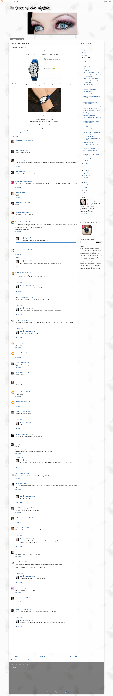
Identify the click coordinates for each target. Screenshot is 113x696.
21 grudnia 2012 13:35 (30, 496)
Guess (21, 132)
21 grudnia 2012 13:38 (30, 261)
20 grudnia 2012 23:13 (27, 517)
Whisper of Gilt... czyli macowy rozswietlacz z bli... (91, 145)
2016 (83, 45)
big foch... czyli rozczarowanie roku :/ (92, 78)
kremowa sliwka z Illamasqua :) (90, 108)
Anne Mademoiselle (20, 508)
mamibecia (18, 272)
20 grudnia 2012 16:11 (25, 212)
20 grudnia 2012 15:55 (26, 192)
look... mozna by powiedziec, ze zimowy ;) (91, 125)
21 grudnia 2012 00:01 (24, 527)
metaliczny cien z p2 (88, 91)
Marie (17, 562)
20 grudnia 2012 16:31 (25, 222)
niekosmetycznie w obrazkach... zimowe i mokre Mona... (90, 151)
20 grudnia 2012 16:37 (26, 249)
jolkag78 (17, 212)
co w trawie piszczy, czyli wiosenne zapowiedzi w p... (91, 121)
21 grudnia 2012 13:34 (30, 576)
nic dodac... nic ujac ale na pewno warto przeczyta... (91, 102)
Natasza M (18, 609)
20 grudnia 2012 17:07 (26, 343)
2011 (83, 190)
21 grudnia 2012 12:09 (29, 588)
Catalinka (17, 250)
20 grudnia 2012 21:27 (24, 473)
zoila (16, 372)
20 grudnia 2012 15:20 (30, 160)
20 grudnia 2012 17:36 (23, 372)
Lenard (17, 222)
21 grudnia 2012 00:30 (30, 308)
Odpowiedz (18, 145)
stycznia (86, 187)
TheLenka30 (18, 483)
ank (16, 444)
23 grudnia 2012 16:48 (30, 620)
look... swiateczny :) (88, 84)
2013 (83, 53)
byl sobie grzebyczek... (88, 113)
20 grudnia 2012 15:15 (24, 150)
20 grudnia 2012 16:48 (27, 297)
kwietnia (86, 180)
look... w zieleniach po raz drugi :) (91, 72)
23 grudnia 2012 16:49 (30, 238)
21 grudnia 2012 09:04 (26, 552)
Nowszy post (15, 656)
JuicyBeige (18, 192)
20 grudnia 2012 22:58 (31, 508)
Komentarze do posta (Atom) (24, 660)
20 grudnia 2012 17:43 (24, 382)
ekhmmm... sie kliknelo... (89, 94)
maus (21, 238)
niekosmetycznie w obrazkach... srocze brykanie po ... (90, 135)
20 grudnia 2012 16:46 (26, 272)
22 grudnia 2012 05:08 (24, 597)
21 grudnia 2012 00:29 (30, 285)
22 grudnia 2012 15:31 (26, 609)
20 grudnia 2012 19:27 (25, 411)
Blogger (68, 692)
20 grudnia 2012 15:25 (24, 171)
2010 (83, 192)
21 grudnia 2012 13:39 (30, 422)
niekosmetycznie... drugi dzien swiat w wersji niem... (92, 75)
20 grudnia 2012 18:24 (26, 392)
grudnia (86, 57)
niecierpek (18, 181)
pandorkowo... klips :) (88, 64)
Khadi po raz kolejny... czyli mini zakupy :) (91, 69)
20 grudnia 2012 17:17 (25, 362)
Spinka (17, 362)
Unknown (17, 343)
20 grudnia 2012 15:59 (26, 202)
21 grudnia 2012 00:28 (30, 538)
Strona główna (44, 656)
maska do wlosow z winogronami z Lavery (91, 96)
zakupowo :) (86, 160)
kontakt (14, 39)
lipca (85, 173)
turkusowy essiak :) (88, 142)
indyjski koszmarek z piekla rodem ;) (92, 132)
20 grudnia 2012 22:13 (27, 483)
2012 (83, 55)
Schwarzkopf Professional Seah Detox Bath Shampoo (92, 139)
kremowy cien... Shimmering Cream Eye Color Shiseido (92, 129)
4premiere (18, 552)
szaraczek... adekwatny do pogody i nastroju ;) (91, 154)
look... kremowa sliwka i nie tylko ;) (92, 106)
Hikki (16, 150)
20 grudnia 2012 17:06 (27, 320)
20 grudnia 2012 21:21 (23, 444)
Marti (16, 527)
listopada (86, 163)
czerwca (86, 175)
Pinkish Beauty (19, 588)
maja (85, 177)
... (83, 59)
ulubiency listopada (88, 158)
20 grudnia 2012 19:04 (26, 401)
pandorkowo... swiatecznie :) (90, 89)
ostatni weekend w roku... (89, 61)
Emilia (17, 598)
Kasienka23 (18, 434)
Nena (16, 473)
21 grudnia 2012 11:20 (24, 561)
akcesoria (17, 132)
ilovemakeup (18, 140)
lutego (85, 185)
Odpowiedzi (20, 235)
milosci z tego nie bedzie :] (89, 115)
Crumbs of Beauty (20, 160)
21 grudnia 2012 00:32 (30, 460)
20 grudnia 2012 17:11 (26, 352)
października (87, 165)
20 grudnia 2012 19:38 (27, 434)
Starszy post (73, 656)
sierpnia (86, 170)
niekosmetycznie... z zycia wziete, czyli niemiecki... (91, 81)
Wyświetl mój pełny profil (86, 213)
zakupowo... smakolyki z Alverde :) (91, 110)
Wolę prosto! (18, 320)
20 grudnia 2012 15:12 (27, 140)
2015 (83, 48)
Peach (16, 382)
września (86, 168)
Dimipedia (18, 202)
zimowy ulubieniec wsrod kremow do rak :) (92, 118)
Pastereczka (18, 518)
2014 (83, 50)
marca (85, 182)
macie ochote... (87, 66)
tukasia (17, 411)
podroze (21, 39)
